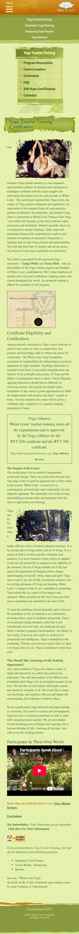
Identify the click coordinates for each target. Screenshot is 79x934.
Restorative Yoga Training (39, 25)
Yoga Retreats (39, 37)
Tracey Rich (51, 263)
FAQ (26, 82)
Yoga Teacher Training (39, 19)
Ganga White (30, 263)
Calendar (29, 95)
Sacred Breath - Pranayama (30, 865)
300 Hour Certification (39, 89)
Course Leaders (34, 69)
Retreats (19, 869)
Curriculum (31, 76)
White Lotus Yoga (29, 878)
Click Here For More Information (28, 829)
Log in (9, 2)
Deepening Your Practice (39, 31)
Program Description (38, 63)
